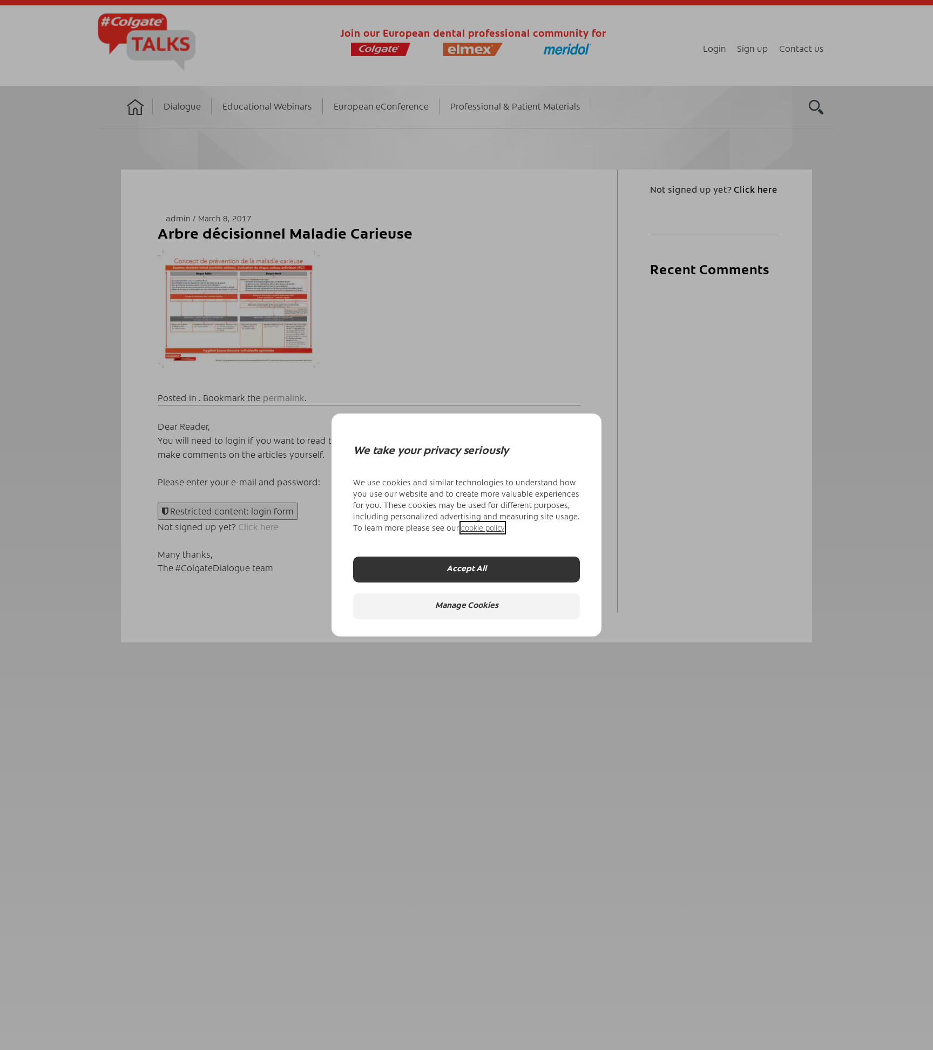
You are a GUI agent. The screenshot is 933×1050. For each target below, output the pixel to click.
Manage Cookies (466, 606)
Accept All (466, 569)
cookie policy (482, 528)
